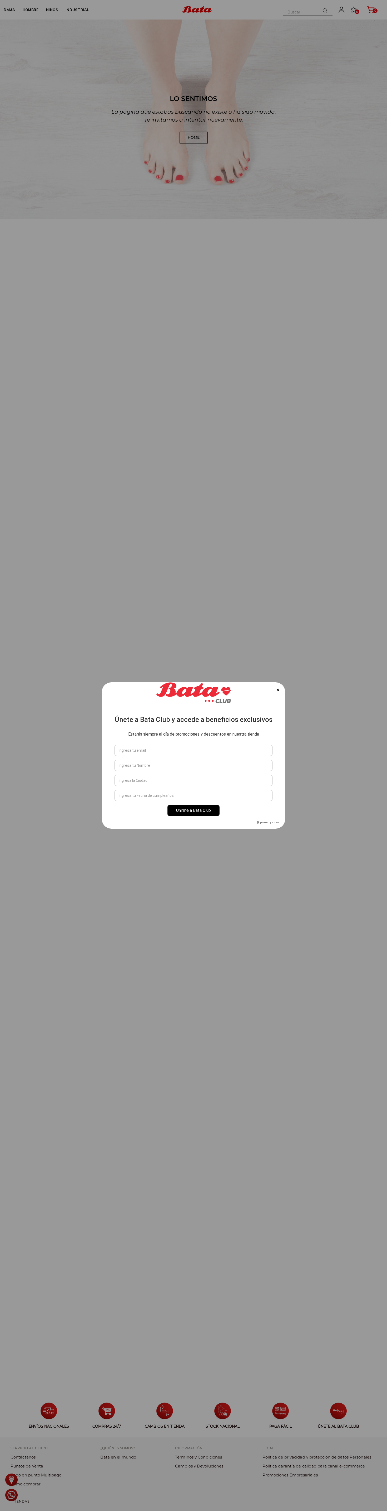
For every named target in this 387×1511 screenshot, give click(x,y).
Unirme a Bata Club (193, 810)
